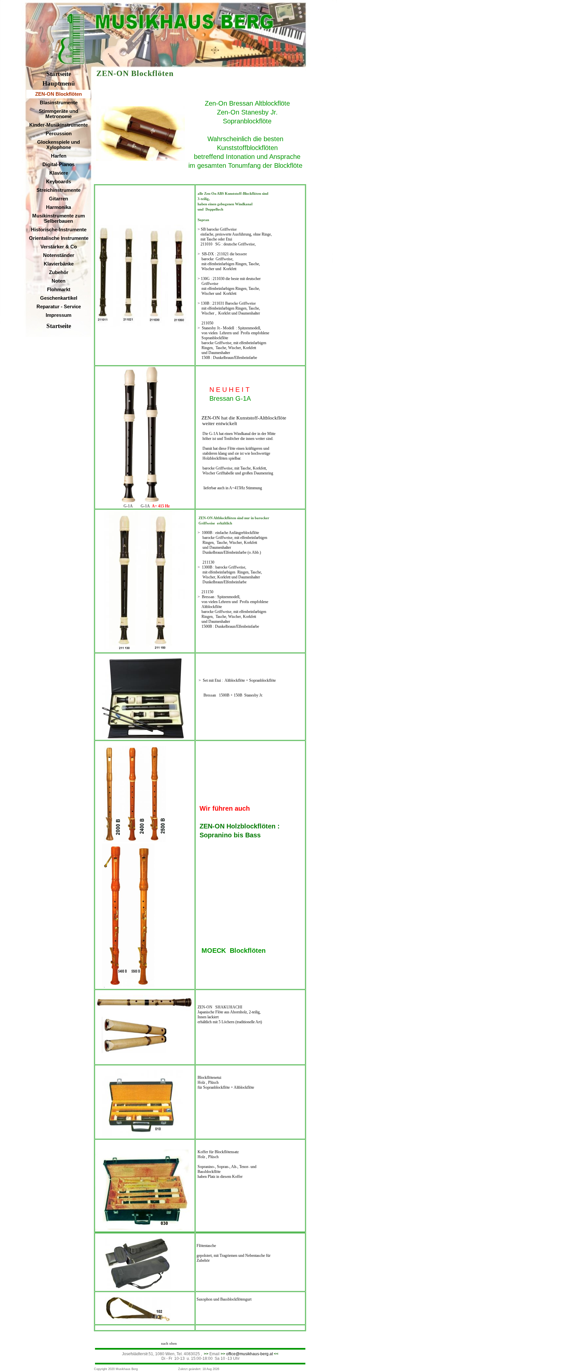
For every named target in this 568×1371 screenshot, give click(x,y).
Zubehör (58, 272)
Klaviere (58, 173)
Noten (58, 281)
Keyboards (58, 181)
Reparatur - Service (58, 306)
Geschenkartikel (58, 298)
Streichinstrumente (58, 190)
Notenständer (58, 255)
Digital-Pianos (58, 164)
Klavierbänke (59, 264)
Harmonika (58, 207)
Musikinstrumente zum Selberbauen (58, 218)
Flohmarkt (58, 289)
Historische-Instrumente (58, 229)
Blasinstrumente (59, 102)
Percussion (59, 133)
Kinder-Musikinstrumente (58, 125)
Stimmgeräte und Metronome (58, 114)
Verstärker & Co (58, 246)
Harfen (58, 156)
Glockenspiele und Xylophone (58, 145)
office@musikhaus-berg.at (249, 1354)
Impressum (58, 315)
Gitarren (58, 198)
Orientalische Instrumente (58, 238)
